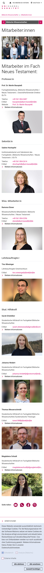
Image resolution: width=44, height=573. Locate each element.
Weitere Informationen (13, 107)
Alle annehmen (35, 564)
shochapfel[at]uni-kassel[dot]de (25, 164)
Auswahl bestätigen (33, 569)
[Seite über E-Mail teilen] (16, 506)
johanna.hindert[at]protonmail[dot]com (28, 374)
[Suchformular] (4, 3)
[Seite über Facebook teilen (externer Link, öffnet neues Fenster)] (28, 506)
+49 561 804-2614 (20, 161)
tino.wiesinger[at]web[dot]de (24, 273)
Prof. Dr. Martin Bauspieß (23, 104)
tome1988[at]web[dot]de (22, 421)
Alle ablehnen (19, 564)
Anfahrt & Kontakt (10, 521)
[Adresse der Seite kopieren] (35, 506)
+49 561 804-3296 (20, 218)
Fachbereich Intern (21, 3)
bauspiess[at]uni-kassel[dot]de (25, 102)
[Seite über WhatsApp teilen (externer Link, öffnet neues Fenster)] (22, 506)
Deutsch (37, 3)
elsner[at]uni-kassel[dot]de (23, 221)
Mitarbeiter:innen (26, 15)
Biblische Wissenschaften (10, 15)
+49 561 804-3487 (20, 99)
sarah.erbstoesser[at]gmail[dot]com (27, 327)
